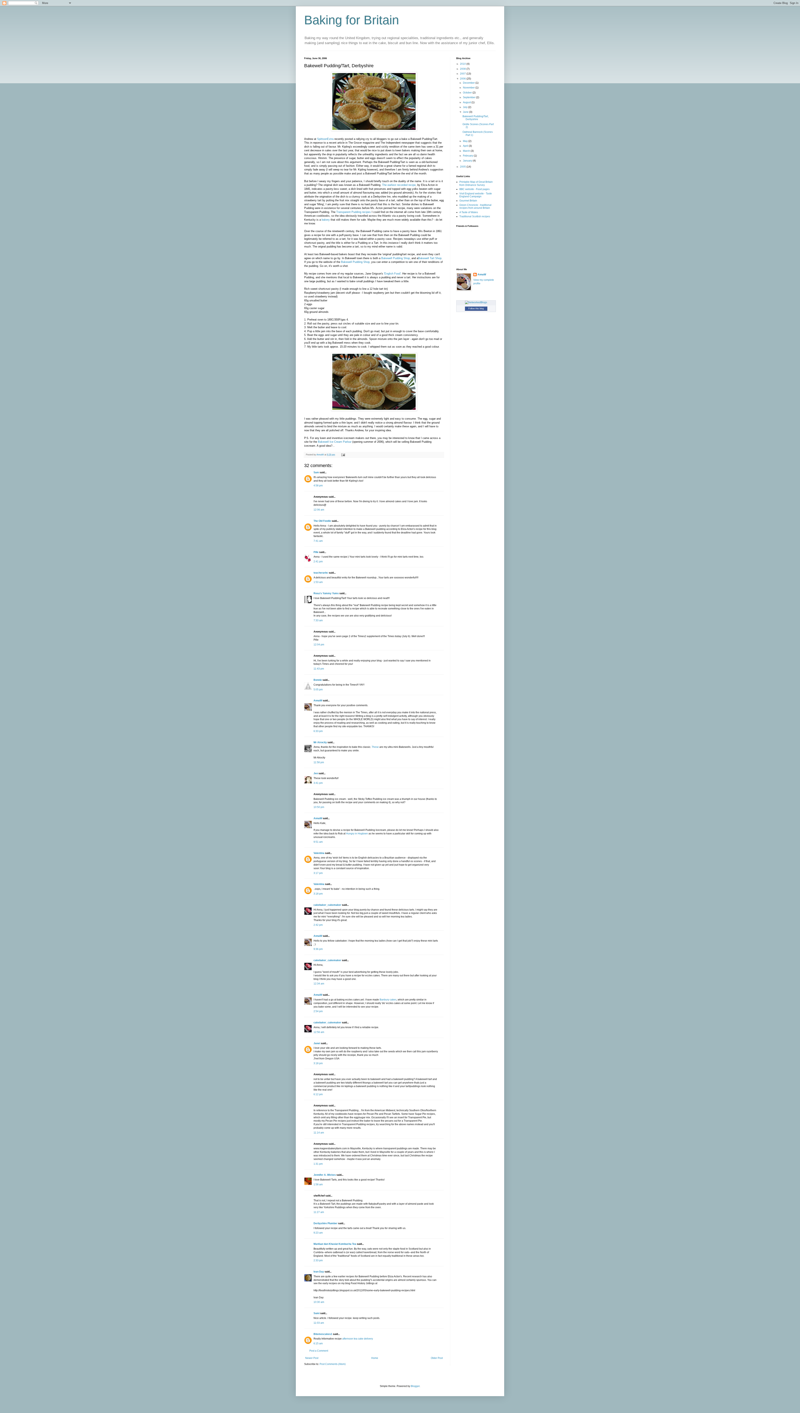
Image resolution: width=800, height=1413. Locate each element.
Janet (317, 1043)
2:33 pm (318, 1260)
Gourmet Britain (468, 200)
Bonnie (318, 680)
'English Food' (392, 273)
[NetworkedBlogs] (476, 302)
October (467, 92)
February (468, 155)
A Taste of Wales (468, 212)
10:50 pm (319, 807)
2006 (463, 78)
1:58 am (318, 1184)
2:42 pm (318, 924)
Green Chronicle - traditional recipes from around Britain (475, 206)
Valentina (319, 853)
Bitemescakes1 (323, 1334)
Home (374, 1358)
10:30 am (319, 1302)
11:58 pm (319, 762)
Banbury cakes (388, 999)
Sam (316, 472)
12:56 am (319, 1032)
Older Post (437, 1358)
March (467, 150)
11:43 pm (319, 668)
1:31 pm (318, 1163)
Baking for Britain (351, 20)
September (469, 97)
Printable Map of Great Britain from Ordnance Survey (476, 183)
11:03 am (319, 1322)
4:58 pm (318, 485)
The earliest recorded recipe (399, 184)
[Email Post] (343, 454)
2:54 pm (318, 1011)
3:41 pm (318, 783)
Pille (316, 552)
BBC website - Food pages (474, 189)
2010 (463, 63)
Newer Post (311, 1358)
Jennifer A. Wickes (325, 1174)
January (468, 160)
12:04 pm (319, 644)
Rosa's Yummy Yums (326, 593)
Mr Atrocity (320, 742)
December (469, 82)
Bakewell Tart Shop (429, 258)
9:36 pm (318, 949)
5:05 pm (318, 689)
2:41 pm (318, 561)
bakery (326, 219)
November (469, 87)
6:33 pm (318, 731)
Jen (316, 773)
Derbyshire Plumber (326, 1223)
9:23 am (318, 1232)
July (465, 107)
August (467, 102)
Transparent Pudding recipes (353, 212)
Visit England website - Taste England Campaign (475, 195)
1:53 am (318, 582)
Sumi (317, 1313)
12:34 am (319, 983)
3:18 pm (318, 893)
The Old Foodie (322, 520)
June (466, 112)
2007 (463, 73)
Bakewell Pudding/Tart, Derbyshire (475, 118)
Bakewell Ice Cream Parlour (334, 441)
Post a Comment (318, 1350)
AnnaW (318, 700)
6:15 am (318, 1343)
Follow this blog (476, 308)
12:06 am (319, 509)
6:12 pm (318, 1094)
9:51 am (318, 841)
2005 (463, 166)
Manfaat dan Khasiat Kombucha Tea (335, 1244)
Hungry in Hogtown (357, 833)
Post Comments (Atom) (333, 1364)
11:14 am (319, 1132)
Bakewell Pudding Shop (395, 258)
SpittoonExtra (325, 138)
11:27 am (319, 1212)
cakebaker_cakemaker (327, 904)
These (375, 747)
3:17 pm (318, 873)
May (465, 141)
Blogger (415, 1386)
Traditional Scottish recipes (474, 216)
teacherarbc (321, 572)
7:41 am (318, 540)
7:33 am (318, 620)
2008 (463, 68)
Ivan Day (319, 1271)
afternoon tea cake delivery (357, 1338)
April (466, 145)
